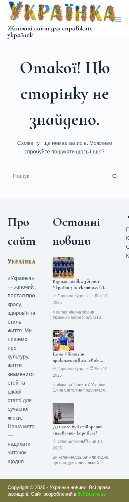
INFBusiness (92, 494)
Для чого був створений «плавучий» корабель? (78, 430)
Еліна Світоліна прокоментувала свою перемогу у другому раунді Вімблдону (79, 363)
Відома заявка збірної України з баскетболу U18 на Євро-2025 (80, 287)
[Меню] (118, 19)
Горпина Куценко (74, 296)
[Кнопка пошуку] (114, 176)
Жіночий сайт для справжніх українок (50, 31)
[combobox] (58, 176)
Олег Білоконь (71, 441)
